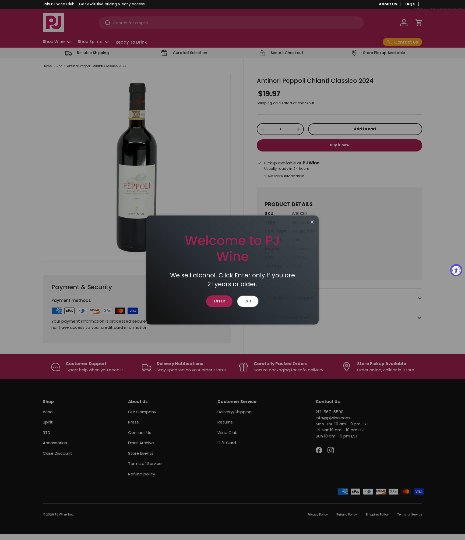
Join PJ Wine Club (59, 4)
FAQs (409, 4)
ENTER (219, 301)
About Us (388, 4)
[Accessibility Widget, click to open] (456, 270)
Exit (247, 301)
